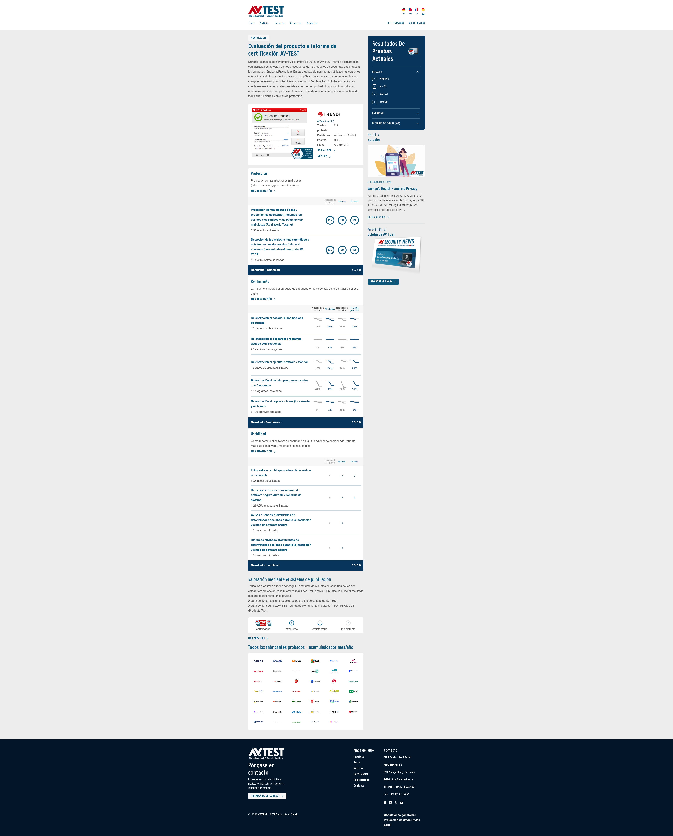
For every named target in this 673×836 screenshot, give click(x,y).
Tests (251, 23)
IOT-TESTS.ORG (395, 23)
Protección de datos (397, 820)
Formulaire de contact (265, 795)
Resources (295, 23)
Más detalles (256, 638)
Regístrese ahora (382, 281)
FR (417, 13)
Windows (384, 78)
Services (279, 23)
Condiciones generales (399, 815)
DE (404, 13)
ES (423, 13)
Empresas (377, 113)
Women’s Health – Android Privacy (392, 188)
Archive (322, 156)
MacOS (383, 86)
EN (410, 13)
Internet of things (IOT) (386, 123)
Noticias (264, 23)
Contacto (312, 23)
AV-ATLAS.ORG (417, 23)
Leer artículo (376, 217)
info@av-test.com (402, 779)
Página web (324, 150)
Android (384, 94)
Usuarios (377, 72)
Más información (261, 191)
